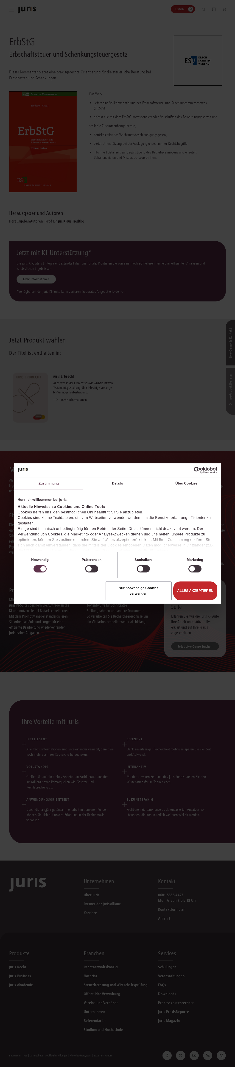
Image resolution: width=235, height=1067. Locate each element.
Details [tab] (117, 483)
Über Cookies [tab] (186, 483)
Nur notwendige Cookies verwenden (138, 590)
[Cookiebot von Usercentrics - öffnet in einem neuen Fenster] (197, 470)
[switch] (91, 569)
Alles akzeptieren (195, 591)
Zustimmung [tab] (49, 483)
